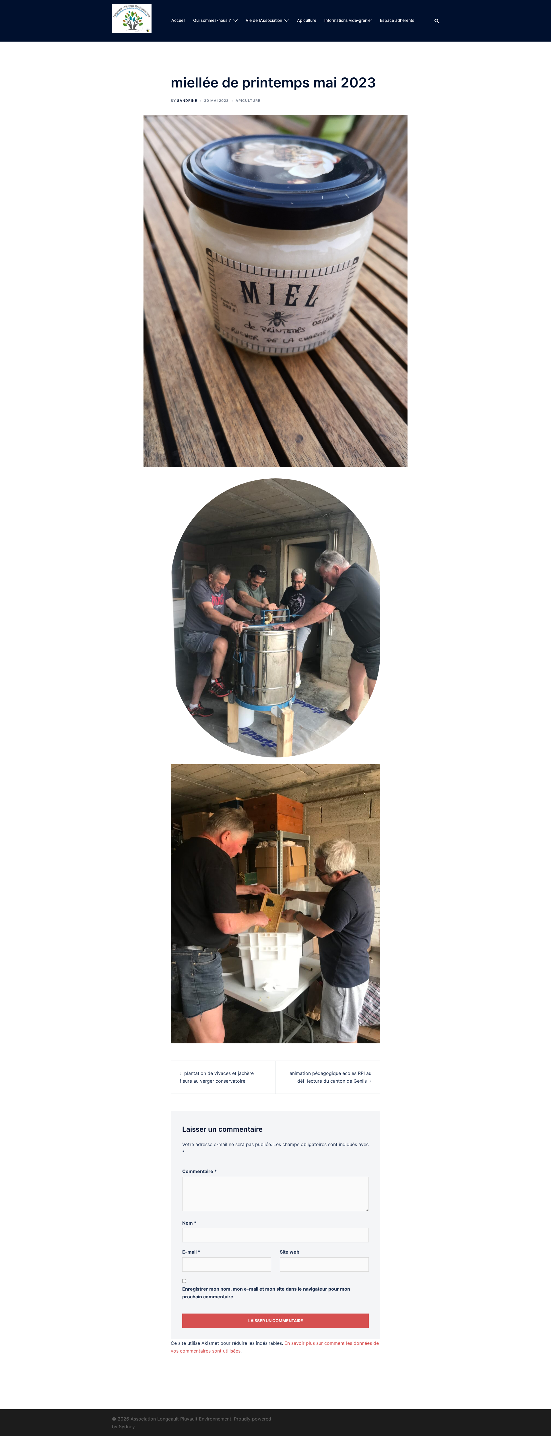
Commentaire (199, 1171)
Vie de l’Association (264, 20)
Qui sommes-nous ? (212, 20)
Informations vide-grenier (348, 20)
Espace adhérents (397, 20)
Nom (189, 1223)
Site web (289, 1252)
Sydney (127, 1426)
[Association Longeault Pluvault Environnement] (132, 20)
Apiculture (306, 20)
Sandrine (187, 100)
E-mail (191, 1252)
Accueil (178, 20)
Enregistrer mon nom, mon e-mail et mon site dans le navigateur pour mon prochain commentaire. (266, 1292)
